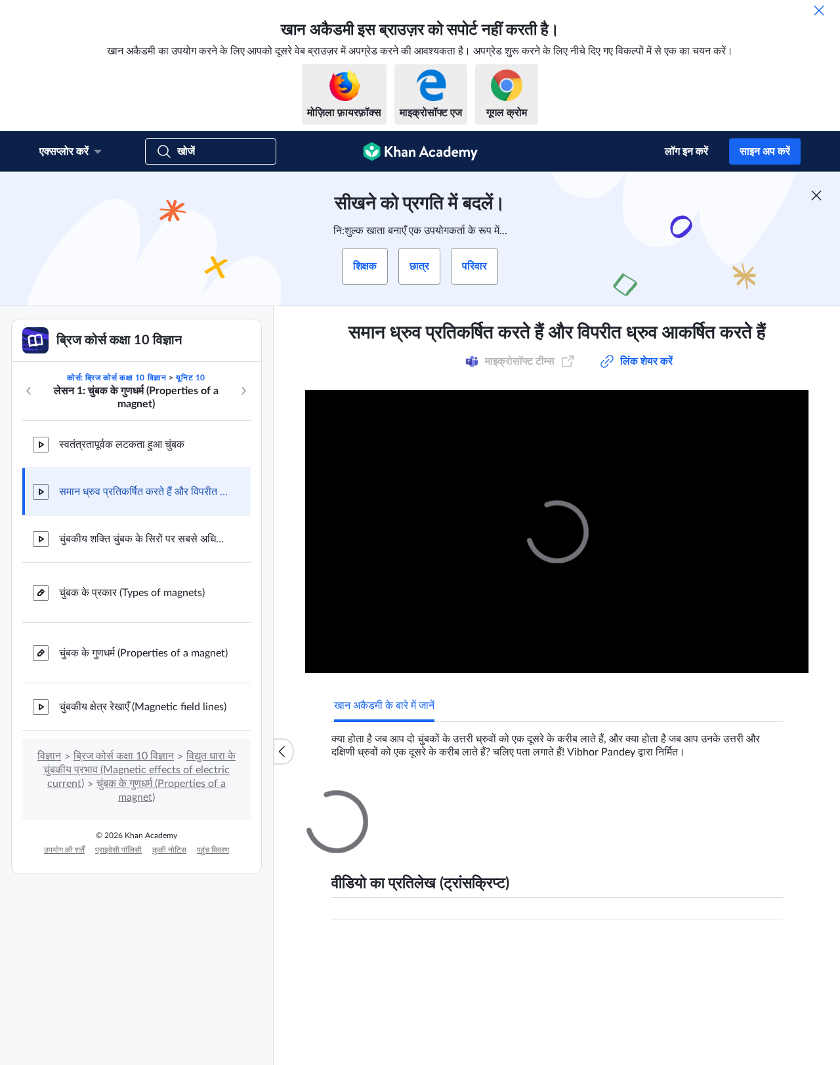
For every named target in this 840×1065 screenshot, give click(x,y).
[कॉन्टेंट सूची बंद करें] (283, 751)
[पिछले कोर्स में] (29, 391)
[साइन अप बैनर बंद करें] (816, 195)
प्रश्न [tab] (357, 802)
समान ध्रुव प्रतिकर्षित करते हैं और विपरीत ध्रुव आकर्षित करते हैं (144, 492)
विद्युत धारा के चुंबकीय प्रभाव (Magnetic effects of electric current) (139, 770)
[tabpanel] (557, 740)
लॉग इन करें (686, 151)
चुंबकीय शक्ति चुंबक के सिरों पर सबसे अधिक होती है (144, 539)
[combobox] (709, 957)
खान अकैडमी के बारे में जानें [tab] (384, 705)
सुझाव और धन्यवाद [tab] (418, 802)
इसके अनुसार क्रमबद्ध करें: (593, 957)
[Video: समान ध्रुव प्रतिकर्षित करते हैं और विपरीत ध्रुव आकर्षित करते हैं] (556, 531)
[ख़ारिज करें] (819, 10)
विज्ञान (49, 756)
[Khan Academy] (420, 151)
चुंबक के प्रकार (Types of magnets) (132, 593)
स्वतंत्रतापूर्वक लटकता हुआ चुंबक (121, 444)
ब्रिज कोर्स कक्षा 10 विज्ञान (124, 756)
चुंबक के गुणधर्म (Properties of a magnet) (143, 653)
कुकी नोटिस (169, 850)
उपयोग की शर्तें (64, 850)
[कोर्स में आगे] (243, 391)
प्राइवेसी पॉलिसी (118, 850)
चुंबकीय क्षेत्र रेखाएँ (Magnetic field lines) (142, 707)
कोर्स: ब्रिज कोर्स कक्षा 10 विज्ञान (116, 378)
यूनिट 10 (190, 378)
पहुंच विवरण (213, 850)
